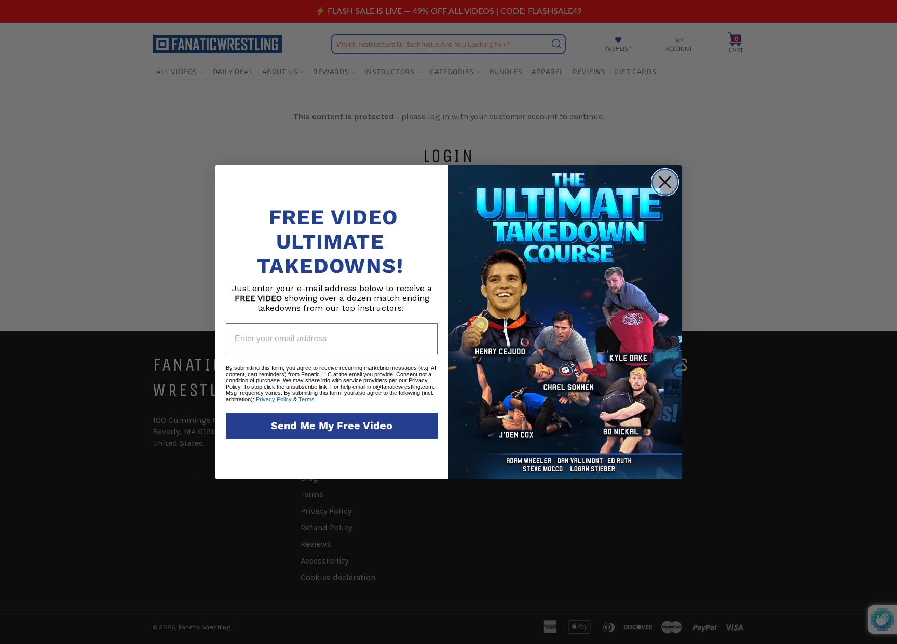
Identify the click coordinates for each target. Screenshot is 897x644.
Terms (306, 399)
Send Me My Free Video (331, 425)
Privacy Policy (274, 399)
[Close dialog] (665, 182)
